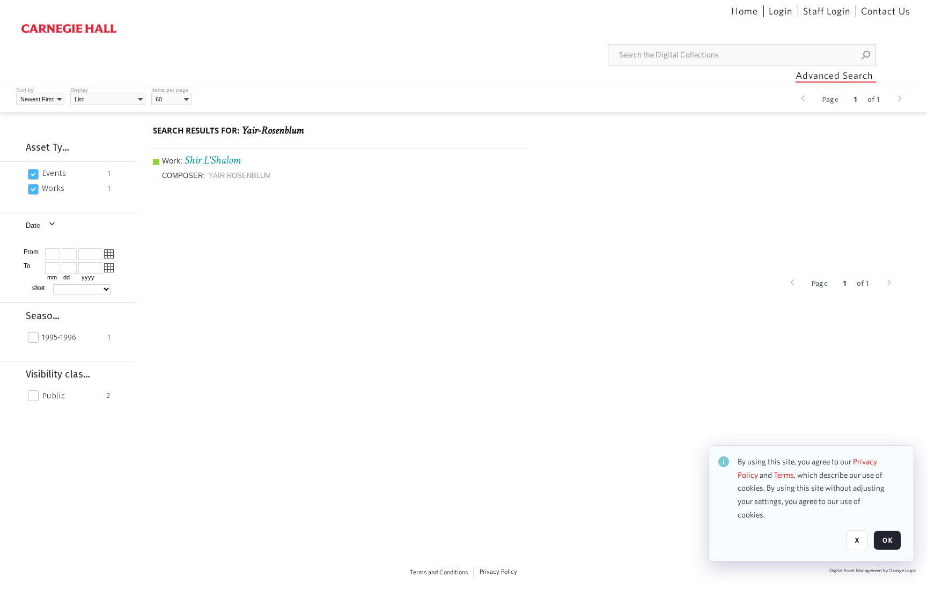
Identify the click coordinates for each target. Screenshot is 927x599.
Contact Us (885, 11)
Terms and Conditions (439, 572)
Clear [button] (38, 287)
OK (887, 540)
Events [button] (54, 173)
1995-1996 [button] (59, 337)
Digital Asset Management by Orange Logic (872, 571)
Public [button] (53, 396)
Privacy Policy (498, 571)
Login (780, 11)
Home (744, 11)
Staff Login (826, 11)
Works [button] (53, 188)
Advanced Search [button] (834, 75)
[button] (866, 55)
